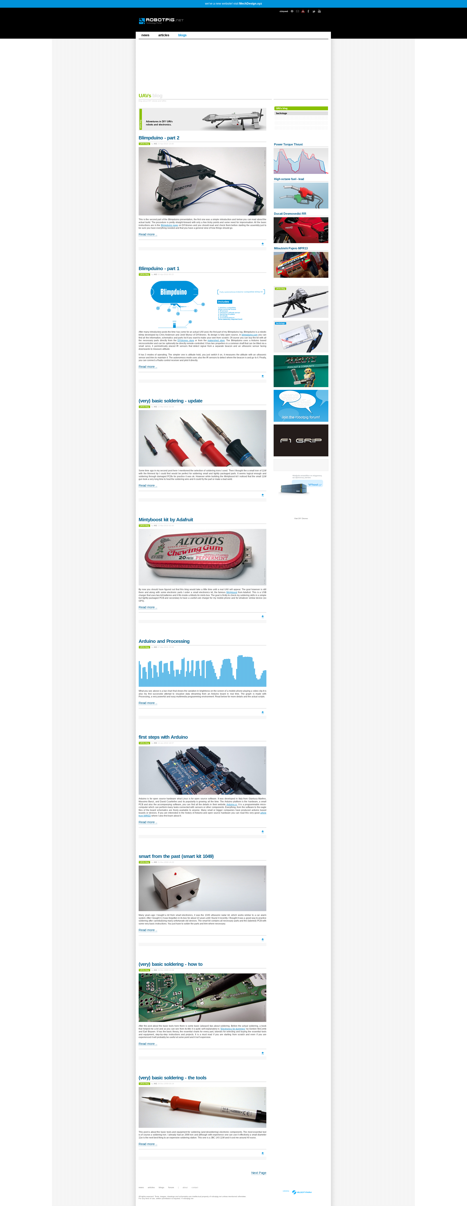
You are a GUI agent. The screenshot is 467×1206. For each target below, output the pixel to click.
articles (163, 35)
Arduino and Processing (164, 641)
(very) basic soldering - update (170, 401)
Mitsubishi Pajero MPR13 (291, 248)
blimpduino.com (250, 335)
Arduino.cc (232, 804)
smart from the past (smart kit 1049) (176, 856)
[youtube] (319, 11)
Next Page (258, 1173)
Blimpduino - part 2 (159, 138)
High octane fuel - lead (289, 179)
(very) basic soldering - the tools (172, 1077)
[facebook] (308, 11)
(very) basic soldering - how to (170, 964)
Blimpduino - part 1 (159, 268)
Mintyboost (231, 592)
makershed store (216, 340)
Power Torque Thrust (288, 144)
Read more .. (148, 234)
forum (171, 1187)
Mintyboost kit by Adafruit (166, 519)
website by (286, 1191)
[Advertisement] (233, 67)
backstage (281, 113)
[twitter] (314, 11)
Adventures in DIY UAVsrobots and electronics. (159, 123)
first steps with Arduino (163, 737)
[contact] (297, 11)
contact (195, 1187)
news (145, 35)
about (185, 1187)
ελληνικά (284, 11)
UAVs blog (282, 108)
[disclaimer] (303, 11)
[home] (164, 23)
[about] (292, 11)
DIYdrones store (185, 340)
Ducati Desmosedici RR (290, 213)
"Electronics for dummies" (233, 1029)
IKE (155, 144)
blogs (182, 35)
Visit (301, 518)
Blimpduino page (169, 225)
